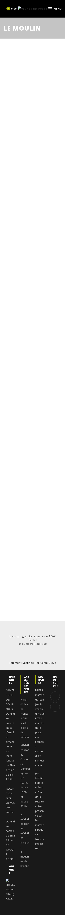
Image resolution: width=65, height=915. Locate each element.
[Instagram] (55, 707)
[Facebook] (55, 696)
